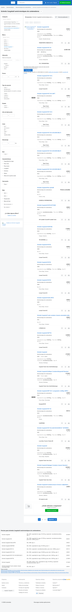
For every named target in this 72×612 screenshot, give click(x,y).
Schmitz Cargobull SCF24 (44, 244)
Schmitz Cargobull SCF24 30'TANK (46, 205)
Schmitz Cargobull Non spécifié (45, 187)
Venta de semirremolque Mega (62, 572)
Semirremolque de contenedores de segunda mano (52, 570)
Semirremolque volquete (6, 572)
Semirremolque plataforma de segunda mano (31, 570)
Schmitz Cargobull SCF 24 (44, 47)
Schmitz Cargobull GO (43, 27)
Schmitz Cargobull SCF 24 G (44, 75)
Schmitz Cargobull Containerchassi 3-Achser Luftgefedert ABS (54, 484)
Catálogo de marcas (23, 592)
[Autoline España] (5, 2)
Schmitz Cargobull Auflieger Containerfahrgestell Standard (52, 371)
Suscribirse (28, 70)
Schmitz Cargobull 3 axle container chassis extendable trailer (53, 315)
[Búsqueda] (18, 3)
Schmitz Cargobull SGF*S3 (44, 333)
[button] (65, 43)
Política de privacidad (23, 585)
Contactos (4, 587)
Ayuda (3, 585)
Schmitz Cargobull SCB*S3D (44, 226)
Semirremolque (4, 571)
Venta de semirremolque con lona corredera (11, 570)
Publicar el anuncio (51, 510)
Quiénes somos (5, 582)
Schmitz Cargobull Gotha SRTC (45, 297)
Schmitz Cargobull (42, 352)
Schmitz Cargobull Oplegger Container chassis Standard (52, 465)
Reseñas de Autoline (23, 590)
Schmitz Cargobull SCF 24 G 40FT (46, 93)
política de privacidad (53, 72)
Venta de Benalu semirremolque (30, 572)
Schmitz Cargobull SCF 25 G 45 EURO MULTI (49, 132)
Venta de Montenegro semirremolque (46, 572)
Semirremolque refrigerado (14, 571)
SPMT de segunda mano (17, 572)
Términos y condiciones (24, 582)
